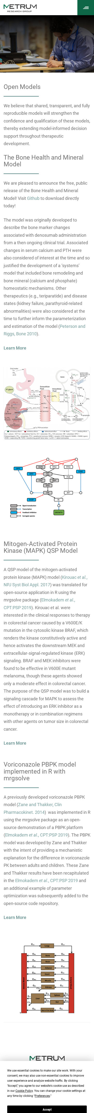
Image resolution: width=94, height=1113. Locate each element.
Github (33, 198)
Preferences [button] (42, 1096)
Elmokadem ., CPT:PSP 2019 (36, 834)
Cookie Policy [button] (24, 1091)
